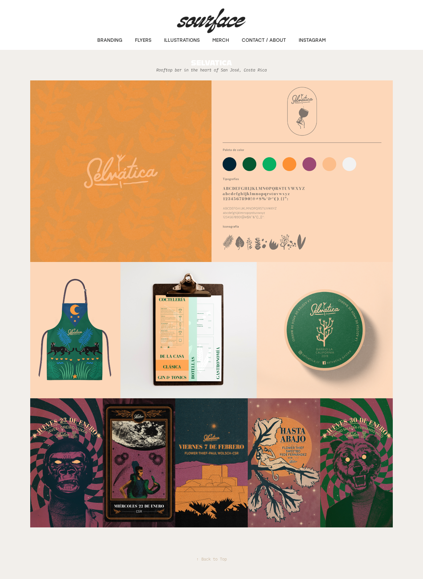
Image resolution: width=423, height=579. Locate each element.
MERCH (220, 40)
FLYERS (143, 40)
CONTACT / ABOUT (264, 40)
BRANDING (109, 40)
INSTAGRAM (312, 40)
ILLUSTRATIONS (182, 40)
